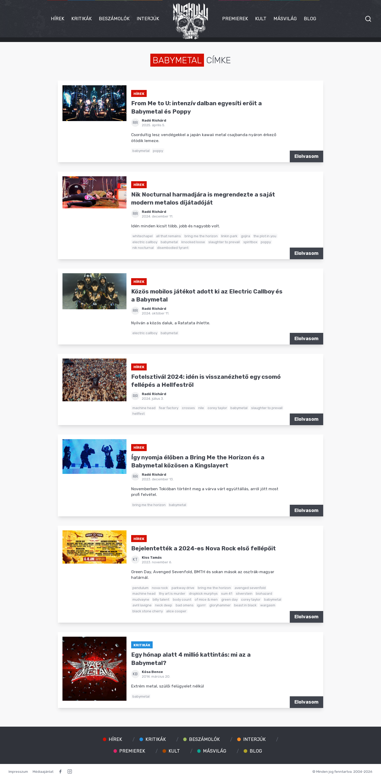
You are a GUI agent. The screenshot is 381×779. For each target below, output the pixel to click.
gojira (245, 236)
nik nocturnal (143, 247)
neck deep (163, 605)
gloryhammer (220, 605)
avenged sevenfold (250, 588)
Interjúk (148, 19)
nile (201, 408)
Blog (310, 19)
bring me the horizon (201, 236)
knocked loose (193, 242)
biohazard (264, 593)
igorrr (201, 605)
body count (182, 599)
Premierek (235, 19)
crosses (188, 408)
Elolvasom (306, 156)
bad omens (185, 605)
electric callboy (144, 242)
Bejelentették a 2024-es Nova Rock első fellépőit (203, 548)
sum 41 (226, 593)
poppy (158, 151)
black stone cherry (147, 611)
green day (229, 599)
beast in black (245, 605)
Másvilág (285, 19)
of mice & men (206, 599)
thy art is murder (172, 593)
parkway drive (183, 588)
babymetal (141, 151)
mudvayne (140, 599)
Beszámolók (114, 19)
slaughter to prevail (224, 242)
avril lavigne (142, 605)
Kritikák (81, 19)
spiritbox (250, 242)
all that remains (168, 236)
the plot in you (264, 236)
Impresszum (18, 771)
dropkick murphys (203, 593)
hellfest (138, 413)
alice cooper (176, 611)
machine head (144, 408)
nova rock (160, 588)
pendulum (140, 588)
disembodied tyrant (172, 247)
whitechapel (142, 236)
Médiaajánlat (43, 771)
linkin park (229, 236)
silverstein (244, 593)
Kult (260, 19)
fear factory (168, 408)
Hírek (57, 19)
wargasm (267, 605)
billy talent (161, 599)
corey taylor (217, 408)
